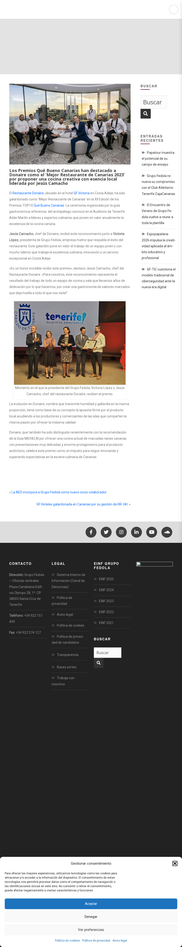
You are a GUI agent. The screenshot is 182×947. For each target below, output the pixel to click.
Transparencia (67, 655)
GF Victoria (82, 193)
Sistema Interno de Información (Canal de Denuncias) (68, 581)
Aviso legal (120, 940)
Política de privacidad (96, 940)
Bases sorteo (67, 667)
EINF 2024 (106, 590)
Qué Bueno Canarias (49, 205)
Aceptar (91, 904)
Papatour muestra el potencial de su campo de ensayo (158, 158)
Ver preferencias (91, 930)
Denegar (91, 917)
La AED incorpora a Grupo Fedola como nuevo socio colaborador (59, 492)
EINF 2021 (106, 623)
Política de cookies (67, 940)
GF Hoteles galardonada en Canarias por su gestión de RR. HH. (82, 504)
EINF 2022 (106, 612)
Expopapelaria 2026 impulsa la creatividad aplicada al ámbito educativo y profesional (159, 246)
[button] (175, 863)
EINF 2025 (106, 579)
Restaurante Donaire (28, 193)
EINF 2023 (106, 601)
